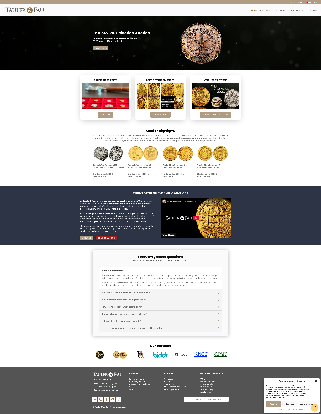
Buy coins (168, 381)
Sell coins (168, 379)
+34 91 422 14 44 (103, 379)
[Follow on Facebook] (106, 399)
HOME (254, 10)
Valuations (169, 384)
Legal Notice (302, 409)
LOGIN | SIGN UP (297, 2)
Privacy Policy (292, 409)
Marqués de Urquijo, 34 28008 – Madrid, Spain (106, 385)
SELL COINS (105, 114)
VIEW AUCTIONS (160, 114)
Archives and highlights (139, 384)
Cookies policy (206, 389)
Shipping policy (207, 384)
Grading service (171, 389)
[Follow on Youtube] (112, 399)
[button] (316, 381)
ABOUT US (296, 10)
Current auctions (136, 379)
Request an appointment (107, 390)
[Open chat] (314, 407)
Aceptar (274, 404)
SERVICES (281, 10)
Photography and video (175, 387)
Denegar (290, 404)
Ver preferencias (308, 404)
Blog (131, 389)
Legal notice (205, 392)
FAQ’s (202, 379)
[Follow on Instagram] (100, 399)
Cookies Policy (281, 409)
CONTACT (312, 10)
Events (131, 387)
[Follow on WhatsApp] (94, 399)
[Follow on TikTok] (118, 399)
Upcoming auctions (137, 381)
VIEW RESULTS (101, 48)
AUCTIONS (265, 10)
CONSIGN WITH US (106, 238)
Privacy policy (206, 387)
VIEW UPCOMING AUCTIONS (215, 114)
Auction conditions (208, 381)
